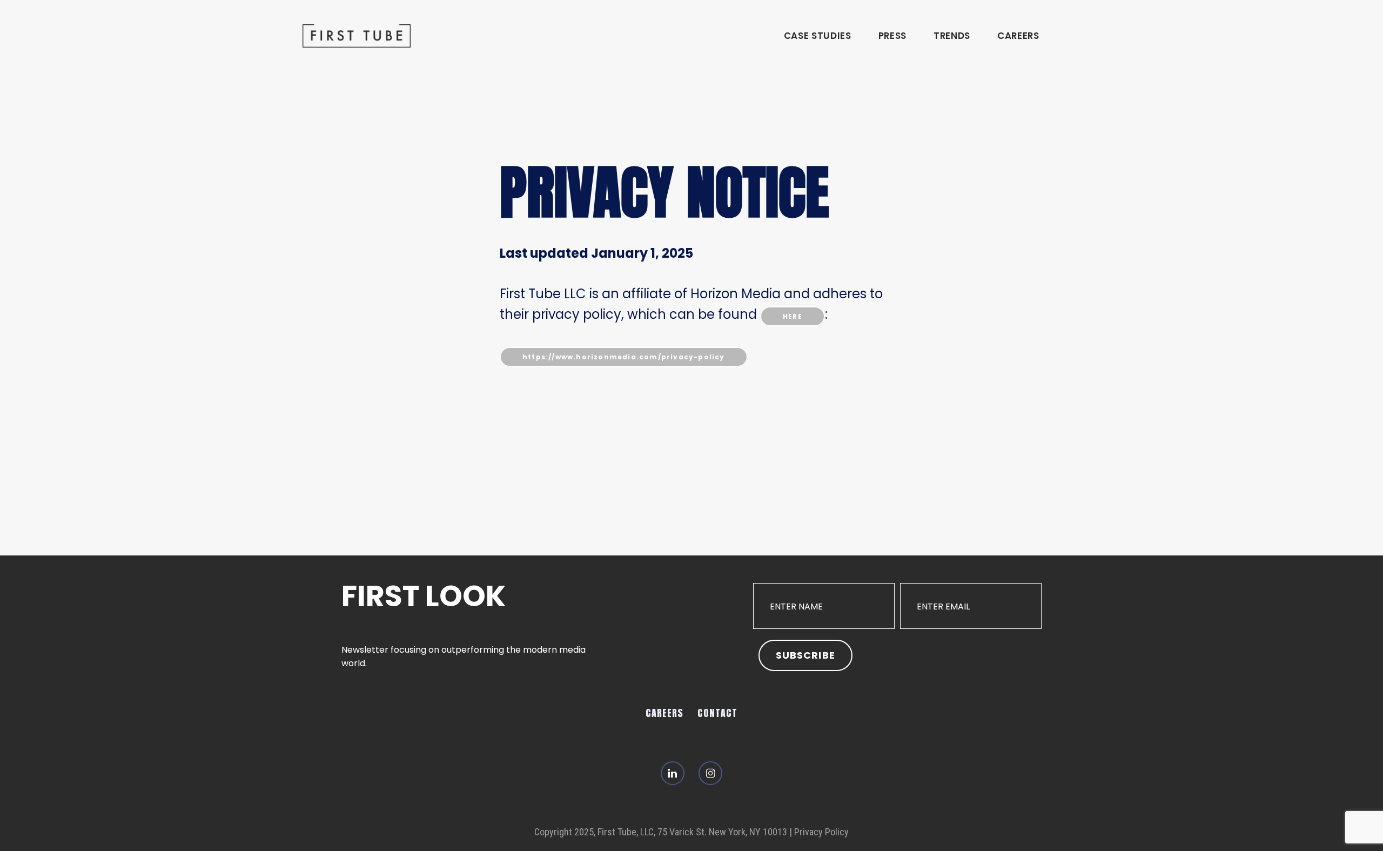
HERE (792, 316)
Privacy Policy (821, 831)
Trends (952, 35)
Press (892, 35)
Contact (717, 713)
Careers (1018, 35)
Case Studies (817, 35)
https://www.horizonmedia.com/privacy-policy (623, 356)
